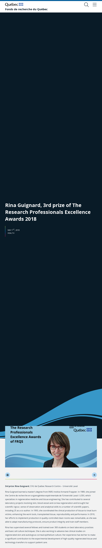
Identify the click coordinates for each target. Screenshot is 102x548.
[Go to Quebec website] (14, 4)
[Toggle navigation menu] (94, 4)
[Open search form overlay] (86, 4)
